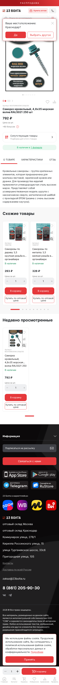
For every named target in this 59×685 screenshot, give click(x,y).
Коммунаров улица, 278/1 (19, 537)
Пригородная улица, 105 (18, 556)
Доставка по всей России (17, 569)
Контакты (8, 563)
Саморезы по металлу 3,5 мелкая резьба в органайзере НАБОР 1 (41, 254)
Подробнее (37, 652)
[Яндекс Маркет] (36, 505)
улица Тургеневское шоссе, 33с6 (24, 550)
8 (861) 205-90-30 (21, 588)
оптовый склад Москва (18, 524)
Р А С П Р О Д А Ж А (29, 3)
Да (15, 35)
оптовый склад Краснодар (20, 530)
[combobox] (25, 18)
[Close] (53, 23)
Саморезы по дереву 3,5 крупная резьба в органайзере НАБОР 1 (15, 254)
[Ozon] (8, 505)
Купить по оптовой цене (16, 299)
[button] (53, 18)
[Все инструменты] (51, 505)
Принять (29, 659)
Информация (11, 436)
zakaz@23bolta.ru (14, 578)
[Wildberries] (22, 505)
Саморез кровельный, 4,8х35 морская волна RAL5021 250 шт (16, 361)
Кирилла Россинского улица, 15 (23, 543)
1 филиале (36, 147)
